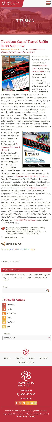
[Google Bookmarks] (18, 250)
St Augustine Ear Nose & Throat (30, 231)
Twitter (9, 309)
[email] (21, 250)
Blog (31, 358)
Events (26, 52)
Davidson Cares (12, 227)
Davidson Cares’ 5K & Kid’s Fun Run (31, 176)
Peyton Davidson (36, 49)
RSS (8, 326)
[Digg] (5, 250)
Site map (32, 416)
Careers (20, 358)
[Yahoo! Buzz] (34, 250)
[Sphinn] (8, 250)
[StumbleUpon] (26, 250)
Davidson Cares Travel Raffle (32, 227)
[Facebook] (13, 250)
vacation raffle (38, 71)
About (7, 358)
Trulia (9, 318)
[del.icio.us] (10, 250)
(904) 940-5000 (27, 394)
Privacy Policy (22, 416)
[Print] (2, 250)
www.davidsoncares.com (36, 188)
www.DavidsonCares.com (25, 220)
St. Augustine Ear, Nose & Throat (10, 147)
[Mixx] (16, 250)
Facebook (11, 304)
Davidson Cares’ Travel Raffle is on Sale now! (24, 43)
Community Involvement (11, 52)
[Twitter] (29, 250)
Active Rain (11, 313)
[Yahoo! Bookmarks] (32, 250)
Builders (43, 358)
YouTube (10, 322)
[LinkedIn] (24, 250)
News (32, 52)
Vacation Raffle (32, 233)
